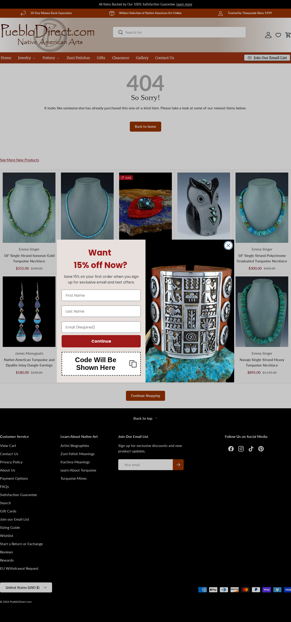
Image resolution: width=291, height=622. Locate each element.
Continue (101, 341)
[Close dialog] (228, 245)
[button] (101, 364)
